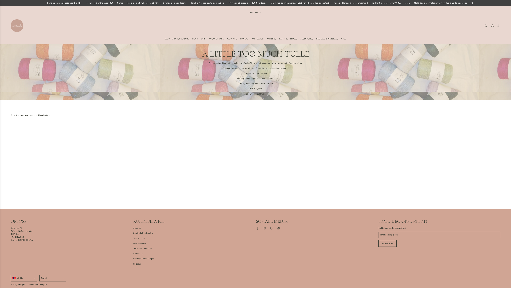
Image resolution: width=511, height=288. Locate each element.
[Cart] (499, 26)
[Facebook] (257, 228)
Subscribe (387, 243)
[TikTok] (278, 228)
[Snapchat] (271, 228)
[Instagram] (264, 228)
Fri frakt (84, 3)
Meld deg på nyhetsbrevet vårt (137, 3)
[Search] (486, 26)
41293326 (19, 237)
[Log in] (492, 26)
